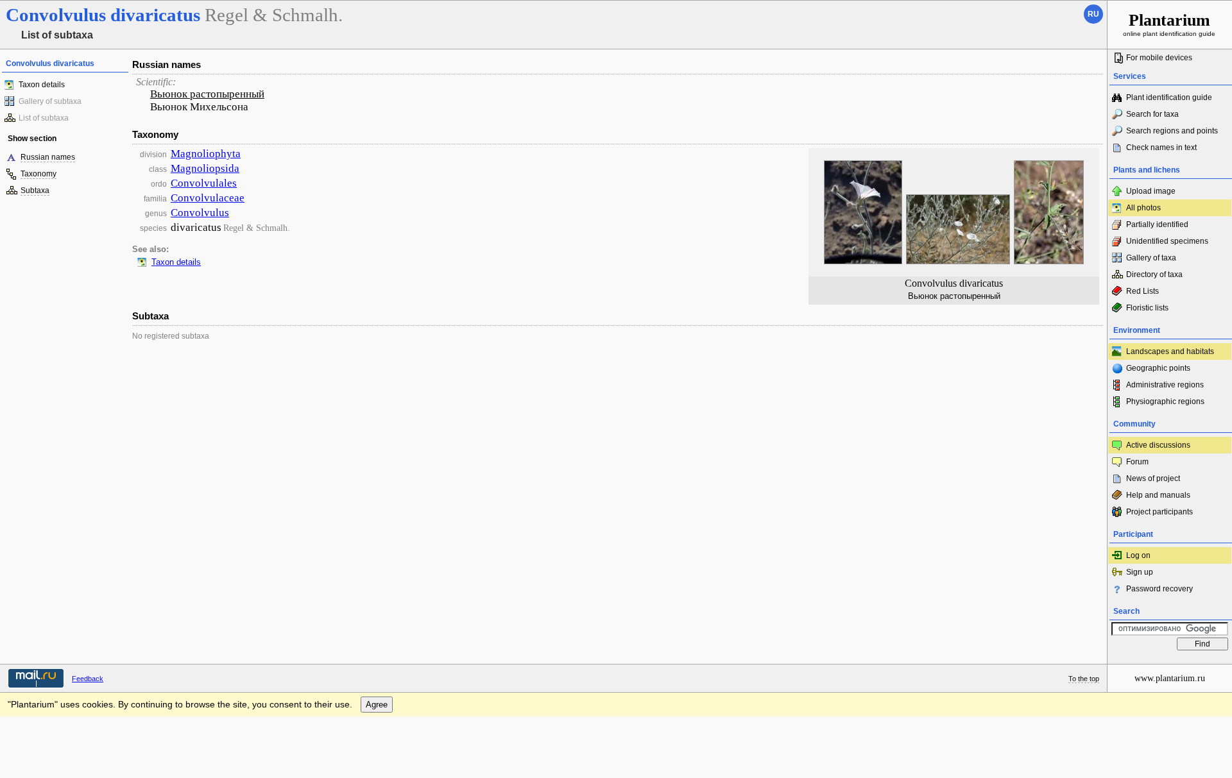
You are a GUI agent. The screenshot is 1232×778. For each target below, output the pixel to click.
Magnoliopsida (205, 168)
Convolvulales (204, 183)
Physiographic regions (1165, 401)
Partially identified (1157, 224)
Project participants (1159, 511)
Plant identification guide (1169, 97)
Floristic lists (1147, 307)
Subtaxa (35, 190)
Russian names (48, 157)
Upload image (1151, 191)
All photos (1143, 207)
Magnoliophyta (206, 154)
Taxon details (42, 84)
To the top (1083, 678)
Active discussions (1158, 445)
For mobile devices (1159, 57)
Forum (1137, 461)
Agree (377, 704)
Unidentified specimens (1167, 241)
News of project (1153, 478)
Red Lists (1142, 291)
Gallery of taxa (1151, 257)
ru (1093, 14)
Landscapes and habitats (1170, 351)
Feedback (87, 678)
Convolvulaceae (207, 198)
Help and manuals (1158, 495)
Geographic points (1158, 368)
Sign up (1139, 572)
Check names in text (1161, 147)
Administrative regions (1165, 384)
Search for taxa (1152, 114)
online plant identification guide (1169, 24)
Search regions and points (1172, 130)
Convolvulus (200, 213)
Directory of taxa (1154, 274)
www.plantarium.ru (1169, 678)
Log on (1138, 555)
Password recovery (1159, 588)
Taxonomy (38, 173)
